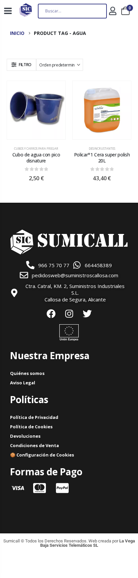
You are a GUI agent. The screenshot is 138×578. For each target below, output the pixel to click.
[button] (21, 65)
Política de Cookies (31, 427)
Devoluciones (25, 436)
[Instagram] (69, 313)
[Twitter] (87, 313)
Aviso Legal (22, 383)
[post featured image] (36, 110)
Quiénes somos (27, 373)
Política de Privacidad (34, 417)
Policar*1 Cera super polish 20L (102, 157)
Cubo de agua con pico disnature (36, 157)
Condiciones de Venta (34, 445)
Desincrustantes (102, 148)
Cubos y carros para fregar (36, 148)
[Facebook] (51, 313)
